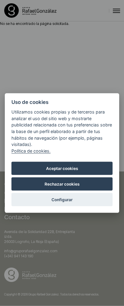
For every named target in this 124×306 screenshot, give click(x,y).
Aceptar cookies (62, 168)
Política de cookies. (31, 150)
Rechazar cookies (62, 184)
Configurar (62, 199)
